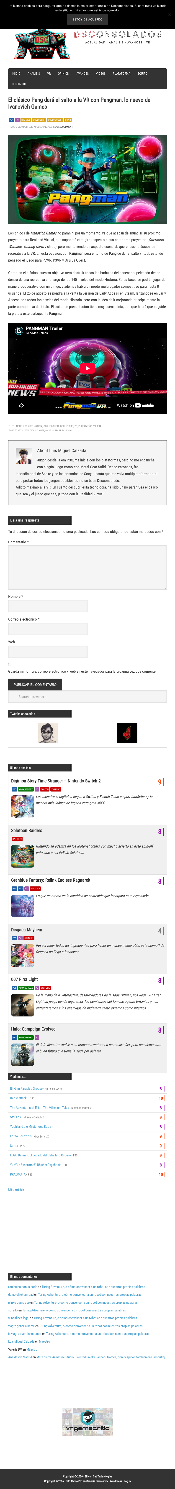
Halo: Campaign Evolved (33, 1029)
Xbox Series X (26, 789)
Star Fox (15, 1117)
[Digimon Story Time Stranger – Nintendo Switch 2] (23, 808)
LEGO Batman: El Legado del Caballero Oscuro (40, 1155)
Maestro (44, 1341)
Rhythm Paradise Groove (26, 1089)
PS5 (14, 789)
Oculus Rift (39, 120)
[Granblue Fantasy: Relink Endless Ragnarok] (23, 907)
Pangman (67, 430)
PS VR (68, 120)
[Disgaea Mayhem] (23, 956)
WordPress (116, 1481)
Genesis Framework (97, 1481)
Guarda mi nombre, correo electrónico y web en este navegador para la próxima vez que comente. (82, 671)
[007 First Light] (23, 1006)
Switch (45, 789)
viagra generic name (21, 1326)
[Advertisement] (46, 1232)
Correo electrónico (23, 619)
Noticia (38, 426)
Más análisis (16, 1189)
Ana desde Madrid (20, 1357)
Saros (14, 1146)
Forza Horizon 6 (20, 1136)
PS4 (11, 120)
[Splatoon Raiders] (23, 857)
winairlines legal (18, 1318)
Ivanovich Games (34, 430)
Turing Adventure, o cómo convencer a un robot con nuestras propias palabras (93, 1287)
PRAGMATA (18, 1174)
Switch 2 (55, 789)
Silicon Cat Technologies (98, 1476)
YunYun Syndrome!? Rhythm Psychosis (35, 1165)
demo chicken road (20, 1295)
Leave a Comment (63, 126)
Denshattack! (19, 1098)
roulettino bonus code (22, 1287)
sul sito (13, 1310)
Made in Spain (53, 430)
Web (11, 642)
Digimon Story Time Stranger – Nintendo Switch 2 (56, 781)
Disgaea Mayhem (26, 929)
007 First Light (24, 979)
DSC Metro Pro (74, 1481)
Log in (127, 1481)
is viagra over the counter (24, 1334)
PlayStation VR (87, 426)
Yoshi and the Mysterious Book (30, 1127)
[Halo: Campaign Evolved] (23, 1056)
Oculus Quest (55, 120)
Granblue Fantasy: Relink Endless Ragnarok (50, 880)
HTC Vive (25, 120)
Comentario (18, 542)
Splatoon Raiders (26, 830)
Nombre (15, 596)
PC (17, 120)
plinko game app (19, 1303)
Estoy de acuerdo (88, 19)
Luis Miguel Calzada (21, 1341)
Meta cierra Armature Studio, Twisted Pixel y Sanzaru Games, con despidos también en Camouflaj (100, 1357)
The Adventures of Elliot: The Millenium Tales (39, 1108)
